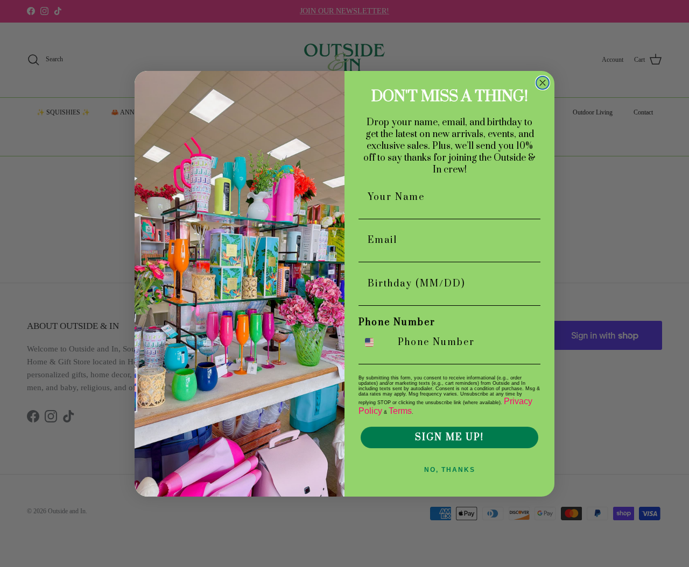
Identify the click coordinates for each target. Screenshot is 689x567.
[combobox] (375, 342)
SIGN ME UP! (449, 437)
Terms (400, 410)
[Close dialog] (542, 82)
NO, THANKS (449, 469)
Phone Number (396, 322)
